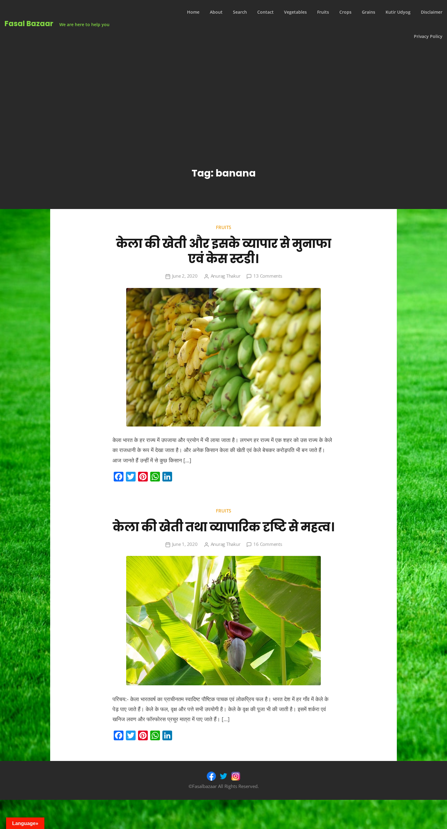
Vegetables (295, 12)
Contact (265, 12)
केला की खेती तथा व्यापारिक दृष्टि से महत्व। (223, 527)
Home (193, 12)
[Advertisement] (223, 94)
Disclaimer (431, 12)
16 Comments (267, 544)
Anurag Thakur (226, 276)
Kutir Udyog (398, 12)
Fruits (323, 12)
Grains (368, 12)
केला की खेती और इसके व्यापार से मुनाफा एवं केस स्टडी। (223, 251)
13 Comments (267, 276)
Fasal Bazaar (29, 24)
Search (240, 12)
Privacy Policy (428, 36)
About (216, 12)
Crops (345, 12)
